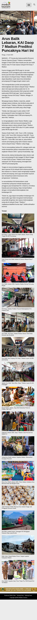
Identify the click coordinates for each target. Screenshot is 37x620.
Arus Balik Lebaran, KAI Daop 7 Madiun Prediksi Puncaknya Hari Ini (18, 44)
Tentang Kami (20, 595)
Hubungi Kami (28, 595)
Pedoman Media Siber (10, 595)
